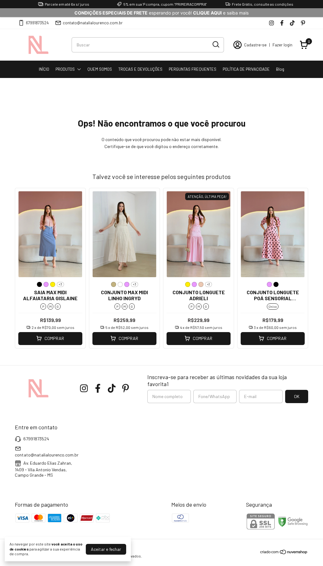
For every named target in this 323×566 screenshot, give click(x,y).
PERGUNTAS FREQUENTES (192, 69)
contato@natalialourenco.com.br (93, 22)
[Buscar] (215, 45)
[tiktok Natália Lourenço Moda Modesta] (292, 23)
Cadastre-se (255, 44)
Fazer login (282, 44)
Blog (280, 69)
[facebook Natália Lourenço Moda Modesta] (282, 23)
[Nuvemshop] (284, 553)
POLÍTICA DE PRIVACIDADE (246, 69)
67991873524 (37, 22)
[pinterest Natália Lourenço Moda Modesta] (303, 23)
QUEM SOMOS (99, 69)
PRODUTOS (65, 69)
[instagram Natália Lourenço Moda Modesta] (271, 23)
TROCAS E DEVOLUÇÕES (140, 69)
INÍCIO (44, 69)
